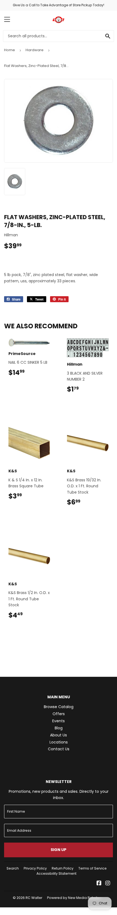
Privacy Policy (35, 868)
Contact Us (58, 749)
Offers (59, 714)
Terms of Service (92, 868)
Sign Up (58, 849)
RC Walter (34, 897)
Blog (59, 728)
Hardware (35, 50)
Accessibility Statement (56, 873)
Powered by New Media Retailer (73, 897)
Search (13, 868)
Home (9, 50)
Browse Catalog (58, 706)
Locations (59, 742)
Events (58, 721)
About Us (58, 735)
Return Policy (62, 868)
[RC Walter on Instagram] (107, 883)
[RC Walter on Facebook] (99, 883)
